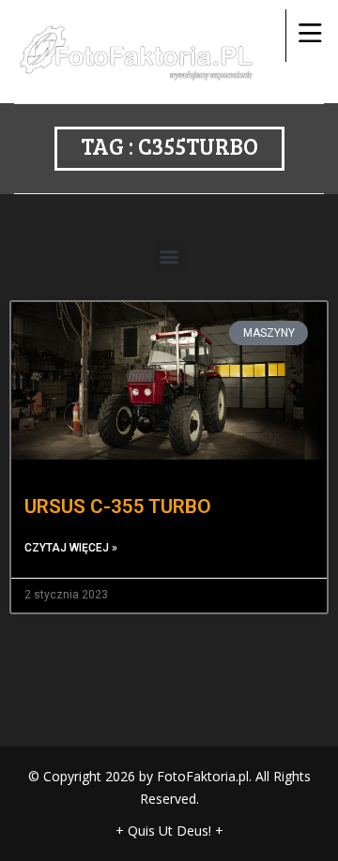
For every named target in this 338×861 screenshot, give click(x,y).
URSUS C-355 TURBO (117, 506)
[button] (169, 256)
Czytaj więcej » (70, 547)
